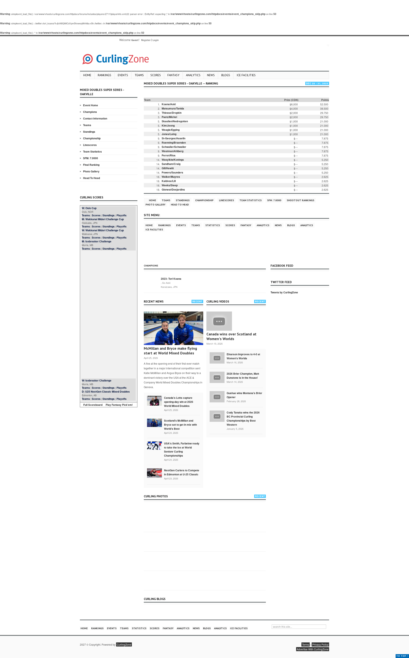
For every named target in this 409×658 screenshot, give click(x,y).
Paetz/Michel (169, 117)
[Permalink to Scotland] (154, 422)
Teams (139, 75)
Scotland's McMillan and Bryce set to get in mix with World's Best (180, 425)
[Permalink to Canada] (154, 400)
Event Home (90, 105)
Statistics (212, 225)
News (211, 75)
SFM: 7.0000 (90, 158)
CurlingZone (124, 644)
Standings (89, 132)
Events (123, 75)
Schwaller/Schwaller (174, 147)
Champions (90, 112)
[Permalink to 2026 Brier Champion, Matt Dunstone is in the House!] (217, 376)
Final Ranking (91, 165)
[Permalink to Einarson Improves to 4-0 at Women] (217, 357)
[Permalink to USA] (154, 445)
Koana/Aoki (169, 104)
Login (156, 40)
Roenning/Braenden (174, 142)
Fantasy (173, 75)
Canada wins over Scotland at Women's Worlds (231, 336)
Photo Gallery (91, 171)
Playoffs (122, 215)
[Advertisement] (109, 314)
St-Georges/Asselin (173, 138)
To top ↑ (402, 656)
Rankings (104, 75)
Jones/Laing (169, 134)
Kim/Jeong (168, 125)
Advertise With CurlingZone (312, 649)
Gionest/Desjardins (173, 189)
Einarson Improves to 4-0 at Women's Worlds (243, 356)
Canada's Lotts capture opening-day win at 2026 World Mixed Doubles (178, 402)
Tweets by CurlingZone (284, 292)
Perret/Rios (169, 155)
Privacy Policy (320, 644)
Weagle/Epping (171, 130)
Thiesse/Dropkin (171, 113)
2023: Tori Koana (171, 279)
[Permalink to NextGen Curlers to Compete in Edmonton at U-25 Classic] (154, 472)
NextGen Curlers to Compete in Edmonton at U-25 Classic (181, 472)
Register (146, 40)
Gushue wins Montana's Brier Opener (244, 395)
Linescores (90, 145)
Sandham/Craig (171, 164)
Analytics (193, 75)
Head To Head (91, 178)
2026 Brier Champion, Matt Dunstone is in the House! (243, 376)
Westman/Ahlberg (172, 151)
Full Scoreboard (92, 405)
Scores (155, 75)
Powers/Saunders (172, 172)
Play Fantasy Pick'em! (119, 405)
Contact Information (95, 118)
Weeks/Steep (170, 185)
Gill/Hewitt (168, 168)
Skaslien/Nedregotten (175, 121)
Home (87, 75)
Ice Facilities (246, 75)
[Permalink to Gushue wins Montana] (217, 396)
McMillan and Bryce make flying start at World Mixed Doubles (170, 350)
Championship (92, 138)
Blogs (225, 75)
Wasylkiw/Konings (173, 160)
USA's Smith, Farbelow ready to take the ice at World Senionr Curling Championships (181, 449)
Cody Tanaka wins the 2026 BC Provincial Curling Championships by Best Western (243, 419)
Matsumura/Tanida (173, 108)
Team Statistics (92, 151)
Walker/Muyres (171, 177)
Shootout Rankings (300, 200)
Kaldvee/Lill (169, 181)
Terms (305, 644)
